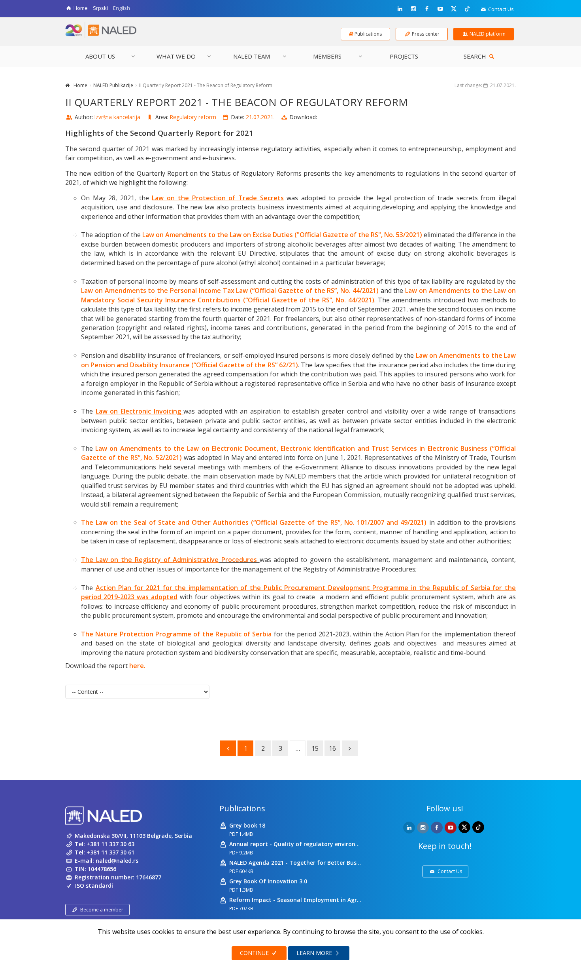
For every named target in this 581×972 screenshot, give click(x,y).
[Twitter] (454, 8)
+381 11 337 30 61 (110, 852)
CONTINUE (255, 953)
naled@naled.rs (117, 860)
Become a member (101, 909)
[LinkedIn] (400, 9)
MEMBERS (327, 56)
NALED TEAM (251, 56)
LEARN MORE (315, 953)
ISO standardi (94, 885)
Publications (242, 808)
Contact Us (500, 9)
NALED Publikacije (113, 85)
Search (476, 56)
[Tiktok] (467, 8)
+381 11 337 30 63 (110, 844)
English (121, 7)
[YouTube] (440, 9)
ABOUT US (100, 56)
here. (137, 665)
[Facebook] (427, 9)
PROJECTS (404, 56)
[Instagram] (413, 9)
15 (315, 748)
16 (332, 748)
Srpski (100, 7)
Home (80, 85)
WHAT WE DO (176, 56)
